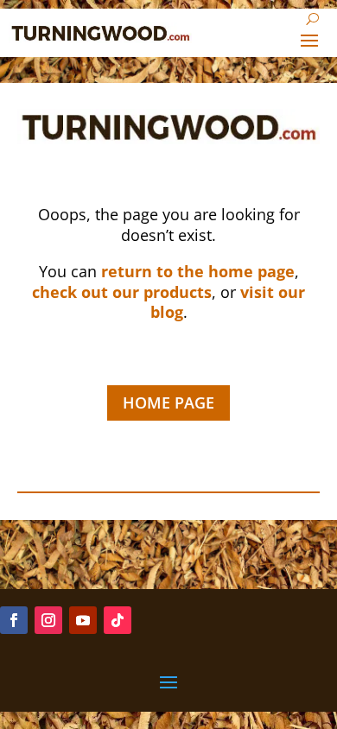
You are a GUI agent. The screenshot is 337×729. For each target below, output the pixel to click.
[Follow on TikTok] (117, 620)
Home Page (168, 402)
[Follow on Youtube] (83, 620)
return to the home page (198, 271)
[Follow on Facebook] (14, 620)
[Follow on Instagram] (48, 620)
